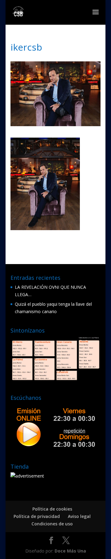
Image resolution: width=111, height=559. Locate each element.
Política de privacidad (37, 516)
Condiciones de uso (52, 524)
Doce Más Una (70, 551)
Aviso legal (79, 516)
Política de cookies (52, 509)
